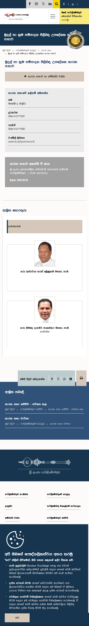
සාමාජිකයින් (14, 226)
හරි (17, 617)
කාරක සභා (46, 50)
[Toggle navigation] (52, 16)
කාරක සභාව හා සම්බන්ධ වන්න (45, 76)
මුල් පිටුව (6, 50)
